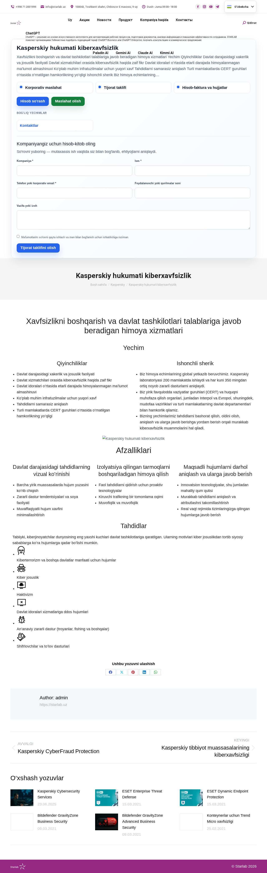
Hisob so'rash (32, 101)
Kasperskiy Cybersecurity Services (59, 794)
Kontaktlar (29, 125)
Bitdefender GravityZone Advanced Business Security (142, 821)
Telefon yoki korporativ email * (36, 183)
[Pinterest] (133, 672)
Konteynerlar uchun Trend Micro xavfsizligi (228, 818)
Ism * (138, 160)
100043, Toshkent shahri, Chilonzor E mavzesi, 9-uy (106, 6)
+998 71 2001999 (26, 6)
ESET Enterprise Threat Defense (142, 794)
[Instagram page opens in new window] (204, 6)
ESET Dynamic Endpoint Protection (227, 794)
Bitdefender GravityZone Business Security (58, 818)
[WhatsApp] (155, 672)
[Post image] (21, 797)
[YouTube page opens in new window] (211, 6)
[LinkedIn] (144, 672)
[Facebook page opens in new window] (198, 6)
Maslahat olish (68, 101)
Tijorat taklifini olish (38, 248)
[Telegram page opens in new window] (217, 6)
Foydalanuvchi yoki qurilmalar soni (158, 183)
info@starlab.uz (55, 6)
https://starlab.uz (53, 705)
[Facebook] (110, 672)
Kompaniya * (25, 160)
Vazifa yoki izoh (27, 205)
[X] (122, 672)
